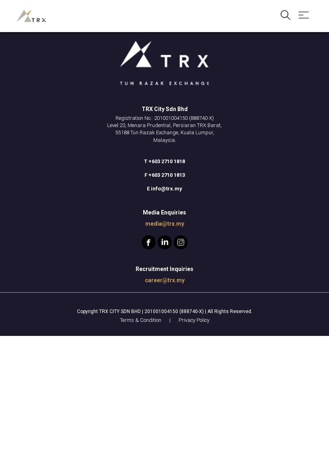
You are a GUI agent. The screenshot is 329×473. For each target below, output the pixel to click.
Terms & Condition (140, 320)
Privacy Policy (194, 320)
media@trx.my (164, 223)
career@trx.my (165, 280)
